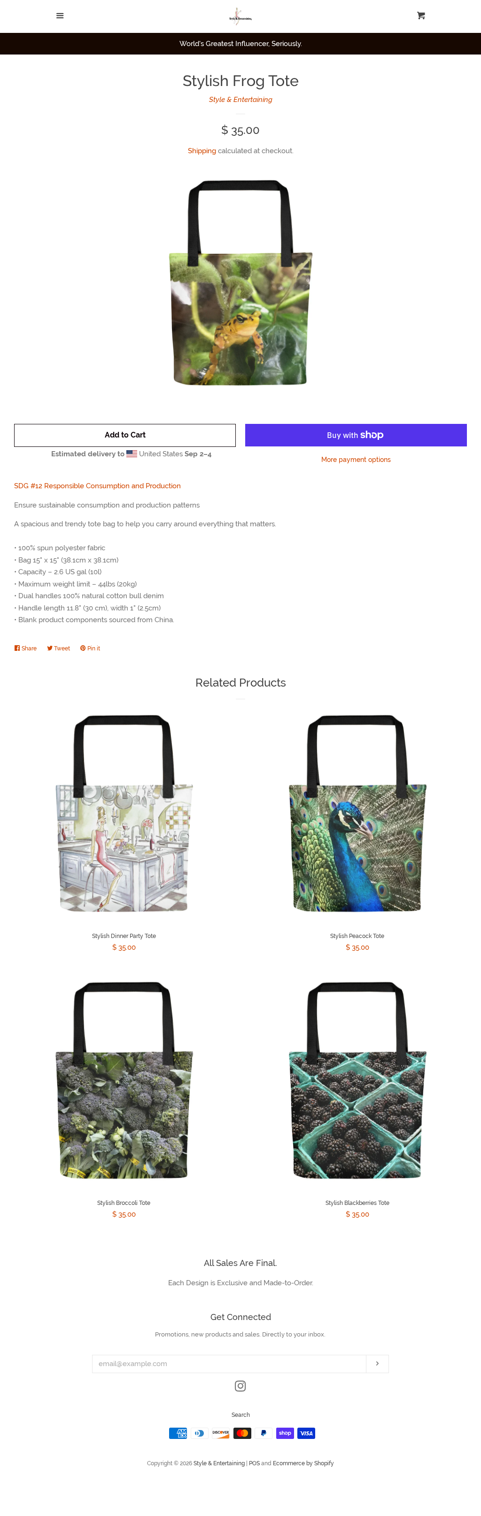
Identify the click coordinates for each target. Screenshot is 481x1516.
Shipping (202, 151)
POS (254, 1463)
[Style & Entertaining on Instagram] (240, 1388)
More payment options (356, 459)
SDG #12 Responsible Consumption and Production (97, 486)
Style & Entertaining (240, 99)
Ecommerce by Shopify (303, 1463)
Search (241, 1415)
